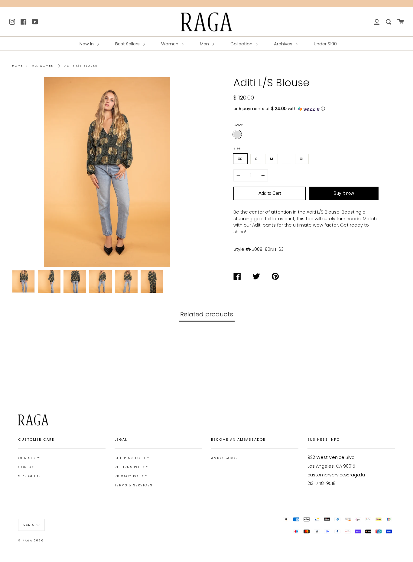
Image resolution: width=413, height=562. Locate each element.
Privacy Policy (131, 476)
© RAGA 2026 (31, 540)
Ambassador (224, 458)
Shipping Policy (132, 458)
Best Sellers (128, 44)
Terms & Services (133, 485)
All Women (43, 65)
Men (205, 44)
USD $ (29, 524)
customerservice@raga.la (336, 475)
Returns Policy (131, 467)
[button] (306, 109)
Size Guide (29, 476)
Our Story (29, 458)
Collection (242, 44)
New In (87, 44)
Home (17, 65)
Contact (27, 467)
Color (237, 125)
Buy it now (343, 193)
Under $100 (325, 44)
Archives (284, 44)
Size (236, 148)
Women (170, 44)
